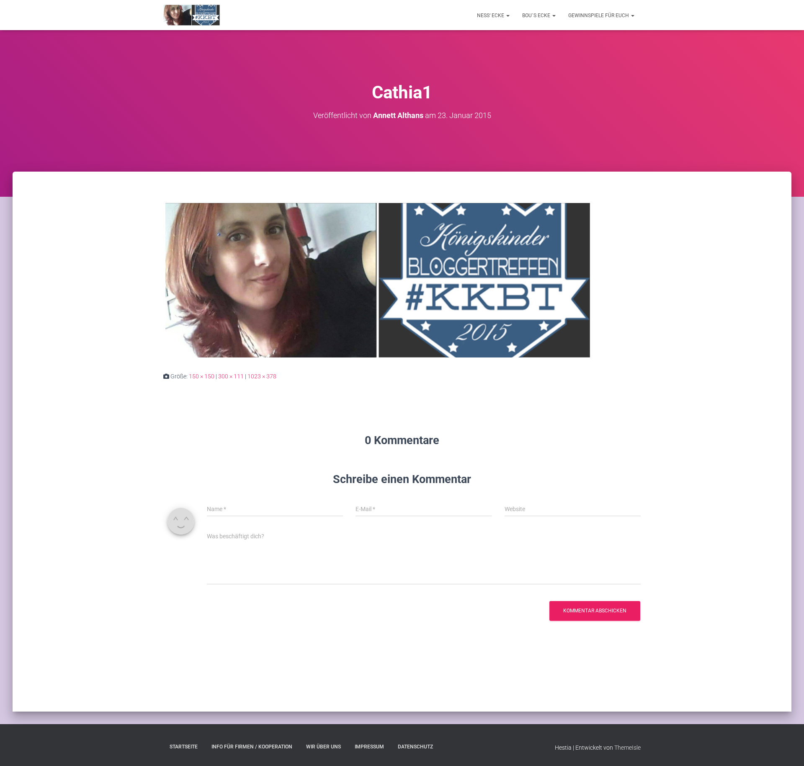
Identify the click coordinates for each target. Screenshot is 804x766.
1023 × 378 (261, 376)
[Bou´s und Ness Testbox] (191, 15)
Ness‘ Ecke (491, 15)
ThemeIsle (627, 747)
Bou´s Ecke (536, 15)
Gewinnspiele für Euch (599, 15)
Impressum (369, 747)
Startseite (184, 747)
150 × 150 (201, 376)
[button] (507, 15)
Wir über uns (323, 747)
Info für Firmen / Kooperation (251, 747)
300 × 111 (231, 376)
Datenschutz (415, 747)
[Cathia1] (377, 279)
